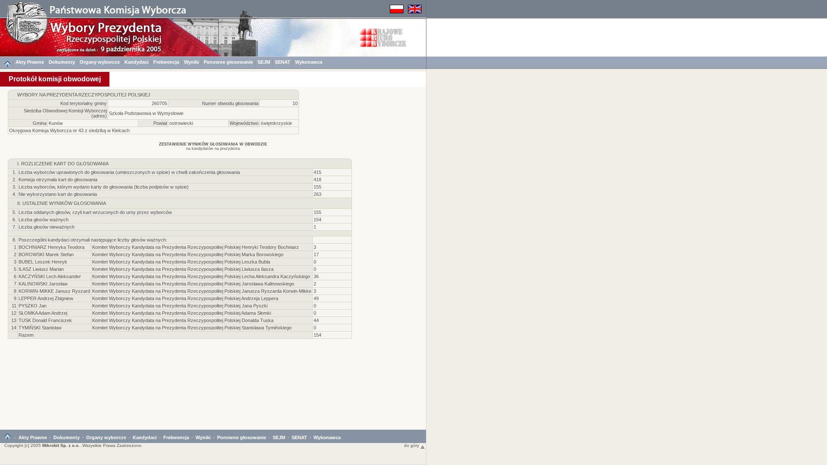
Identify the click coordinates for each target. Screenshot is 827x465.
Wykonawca (308, 62)
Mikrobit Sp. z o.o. (61, 445)
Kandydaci (136, 62)
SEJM (264, 62)
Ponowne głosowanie (228, 62)
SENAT (282, 62)
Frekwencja (166, 62)
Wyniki (191, 62)
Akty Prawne (30, 62)
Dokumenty (62, 62)
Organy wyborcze (100, 62)
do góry (412, 445)
